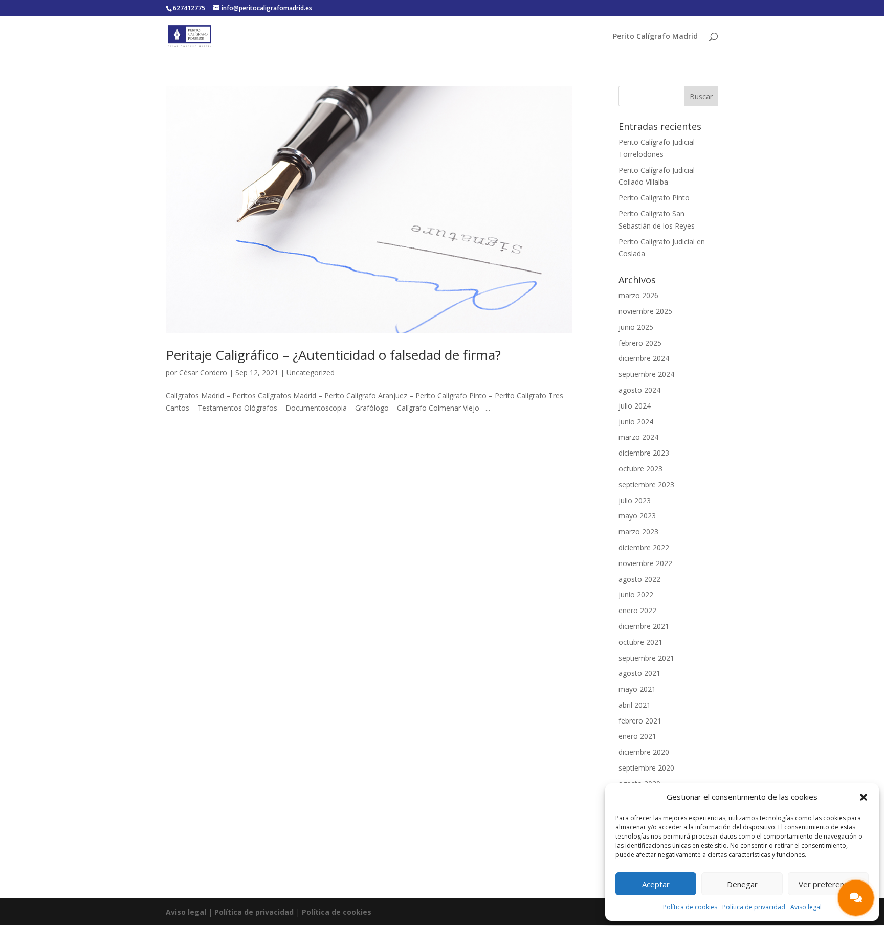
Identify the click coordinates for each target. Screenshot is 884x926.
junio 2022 (635, 594)
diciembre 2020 (643, 752)
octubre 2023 (640, 468)
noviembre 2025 (645, 311)
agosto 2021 (639, 673)
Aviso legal (806, 906)
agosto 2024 (639, 390)
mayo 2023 (637, 516)
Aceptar (656, 884)
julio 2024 (634, 406)
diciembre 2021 (643, 626)
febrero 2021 (639, 721)
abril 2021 (634, 705)
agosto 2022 (639, 579)
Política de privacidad (753, 906)
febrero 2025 (639, 343)
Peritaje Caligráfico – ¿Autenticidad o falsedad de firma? (333, 355)
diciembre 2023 (643, 453)
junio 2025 (635, 327)
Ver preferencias (828, 884)
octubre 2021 (640, 642)
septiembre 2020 (646, 768)
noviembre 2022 (645, 563)
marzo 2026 (638, 295)
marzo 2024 (638, 437)
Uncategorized (310, 372)
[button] (863, 797)
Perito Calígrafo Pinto (654, 197)
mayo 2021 (637, 689)
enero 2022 (637, 610)
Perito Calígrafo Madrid (655, 37)
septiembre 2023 (646, 484)
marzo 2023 (638, 531)
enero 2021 (637, 736)
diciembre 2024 (643, 358)
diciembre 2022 (643, 547)
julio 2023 (634, 500)
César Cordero (203, 372)
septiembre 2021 (646, 658)
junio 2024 (635, 421)
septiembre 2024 (646, 374)
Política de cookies (690, 906)
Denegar (742, 884)
